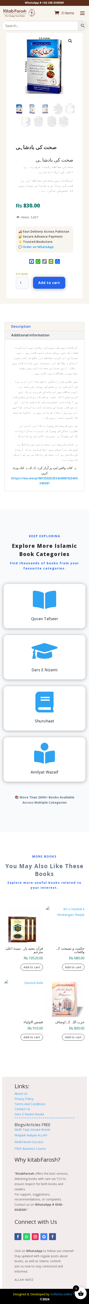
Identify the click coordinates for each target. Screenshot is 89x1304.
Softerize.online (61, 1294)
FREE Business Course (30, 1148)
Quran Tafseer (44, 618)
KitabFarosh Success (28, 1141)
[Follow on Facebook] (17, 1236)
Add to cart (49, 282)
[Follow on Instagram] (35, 1236)
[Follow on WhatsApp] (26, 1236)
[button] (70, 41)
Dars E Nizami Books (29, 1114)
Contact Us (22, 1109)
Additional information (30, 335)
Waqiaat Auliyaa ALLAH (30, 1135)
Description (21, 326)
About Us (20, 1094)
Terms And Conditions (30, 1104)
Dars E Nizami (44, 669)
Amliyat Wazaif (44, 772)
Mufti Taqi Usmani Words (32, 1129)
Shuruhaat (44, 720)
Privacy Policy (23, 1099)
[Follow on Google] (43, 1236)
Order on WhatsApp (38, 247)
